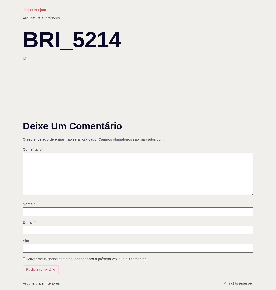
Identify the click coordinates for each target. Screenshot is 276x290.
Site (26, 241)
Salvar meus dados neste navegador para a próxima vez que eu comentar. (86, 259)
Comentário (33, 149)
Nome (29, 204)
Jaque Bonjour (34, 10)
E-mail (29, 222)
